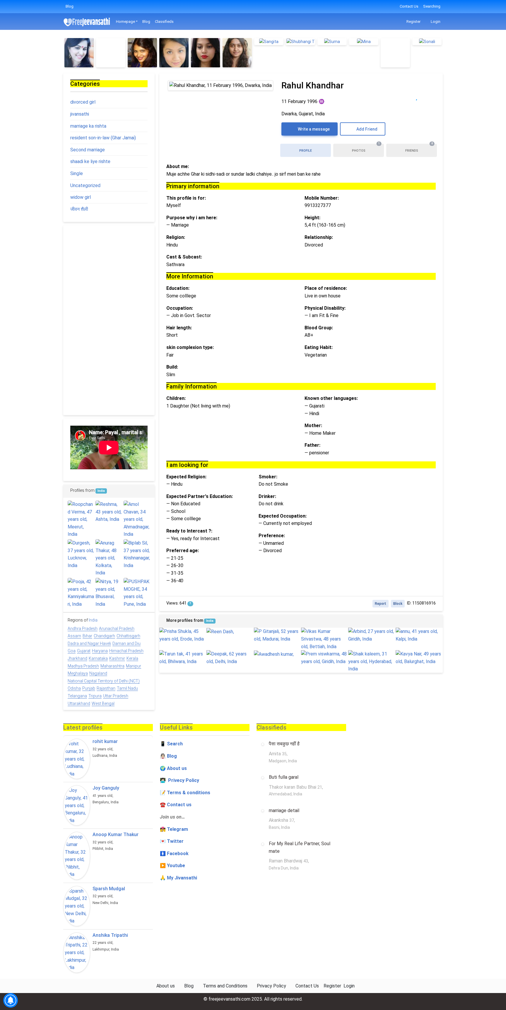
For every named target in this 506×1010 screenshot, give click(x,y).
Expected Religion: (186, 477)
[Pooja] (81, 593)
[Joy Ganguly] (76, 805)
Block (397, 604)
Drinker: (267, 496)
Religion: (175, 237)
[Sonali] (427, 41)
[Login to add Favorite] (416, 97)
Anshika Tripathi (110, 935)
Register (413, 21)
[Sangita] (268, 41)
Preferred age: (182, 550)
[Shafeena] (174, 52)
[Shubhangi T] (300, 41)
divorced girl (82, 102)
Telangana (77, 696)
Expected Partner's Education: (199, 496)
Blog (69, 6)
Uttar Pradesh (115, 696)
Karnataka (98, 658)
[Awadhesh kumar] (277, 654)
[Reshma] (108, 512)
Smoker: (268, 477)
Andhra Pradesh (83, 628)
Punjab (88, 688)
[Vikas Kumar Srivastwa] (325, 639)
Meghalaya (78, 673)
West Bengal (103, 703)
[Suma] (332, 41)
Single (76, 173)
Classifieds (164, 21)
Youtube (176, 865)
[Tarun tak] (183, 657)
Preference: (272, 535)
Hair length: (179, 328)
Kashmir (117, 658)
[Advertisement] (109, 320)
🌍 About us (173, 768)
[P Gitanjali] (277, 635)
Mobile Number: (322, 198)
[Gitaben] (79, 52)
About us (165, 986)
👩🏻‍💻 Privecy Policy (179, 780)
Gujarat (83, 650)
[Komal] (205, 52)
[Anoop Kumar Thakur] (76, 856)
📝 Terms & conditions (185, 792)
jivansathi (79, 114)
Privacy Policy (271, 986)
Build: (172, 367)
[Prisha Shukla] (183, 635)
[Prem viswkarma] (325, 657)
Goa (72, 650)
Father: (312, 445)
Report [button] (380, 604)
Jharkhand (77, 658)
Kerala (132, 658)
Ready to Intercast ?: (189, 531)
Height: (312, 217)
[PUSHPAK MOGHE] (137, 593)
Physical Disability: (325, 308)
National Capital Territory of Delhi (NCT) (104, 681)
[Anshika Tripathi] (76, 952)
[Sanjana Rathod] (237, 52)
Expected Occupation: (283, 516)
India (209, 621)
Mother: (313, 425)
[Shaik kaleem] (372, 661)
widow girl (80, 197)
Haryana (100, 650)
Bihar (87, 636)
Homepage (125, 21)
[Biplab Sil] (137, 554)
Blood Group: (319, 328)
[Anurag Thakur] (108, 558)
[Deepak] (230, 657)
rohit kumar (105, 741)
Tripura (95, 696)
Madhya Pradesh (83, 666)
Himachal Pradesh (126, 650)
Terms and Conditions (225, 986)
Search (175, 744)
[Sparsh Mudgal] (76, 906)
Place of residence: (326, 288)
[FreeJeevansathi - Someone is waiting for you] (87, 22)
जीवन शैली (79, 209)
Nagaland (98, 673)
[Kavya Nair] (419, 657)
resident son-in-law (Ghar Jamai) (103, 138)
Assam (74, 636)
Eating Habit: (319, 347)
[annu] (419, 635)
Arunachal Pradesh (116, 628)
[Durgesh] (81, 554)
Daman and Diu (126, 643)
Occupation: (179, 308)
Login (435, 21)
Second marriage (87, 150)
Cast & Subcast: (184, 257)
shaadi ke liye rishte (90, 161)
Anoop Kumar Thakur (116, 834)
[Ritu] (142, 52)
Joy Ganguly (106, 788)
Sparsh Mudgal (109, 888)
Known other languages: (331, 398)
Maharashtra (112, 666)
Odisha (74, 688)
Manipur (133, 666)
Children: (176, 398)
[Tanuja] (110, 52)
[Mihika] (395, 52)
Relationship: (319, 237)
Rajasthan (106, 688)
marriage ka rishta (88, 126)
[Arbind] (372, 635)
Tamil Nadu (127, 688)
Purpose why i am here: (191, 217)
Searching (431, 6)
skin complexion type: (190, 347)
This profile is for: (186, 198)
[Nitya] (108, 593)
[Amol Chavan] (137, 519)
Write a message (313, 129)
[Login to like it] (428, 97)
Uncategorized (85, 185)
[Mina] (363, 41)
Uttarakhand (79, 703)
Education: (177, 288)
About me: (177, 166)
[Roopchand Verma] (81, 519)
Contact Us (409, 6)
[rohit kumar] (76, 759)
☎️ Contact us (176, 804)
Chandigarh (104, 636)
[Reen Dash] (230, 632)
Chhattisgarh (128, 636)
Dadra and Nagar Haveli (89, 643)
